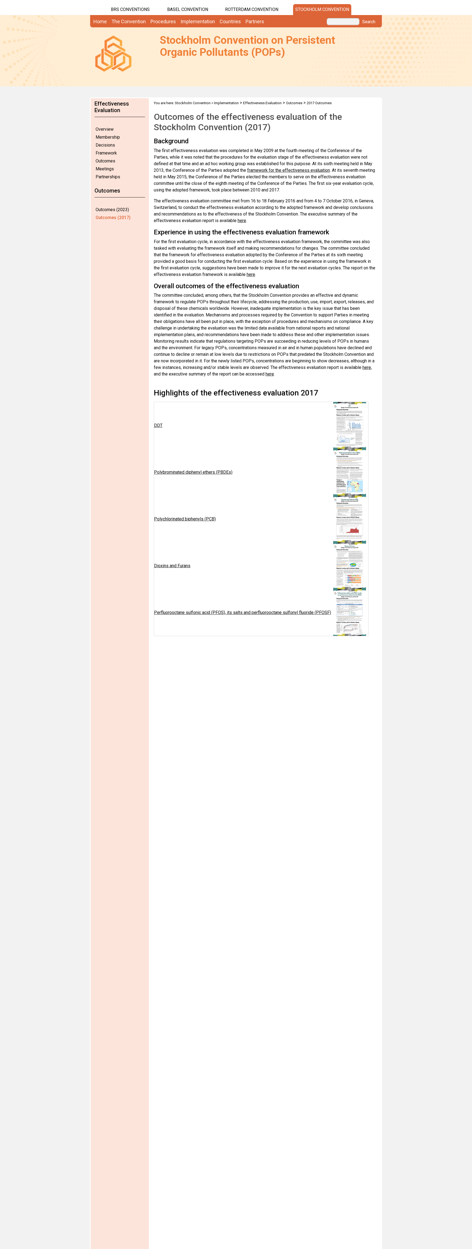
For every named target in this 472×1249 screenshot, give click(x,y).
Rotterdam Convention (251, 9)
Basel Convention (187, 9)
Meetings (105, 168)
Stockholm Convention (322, 9)
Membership (108, 137)
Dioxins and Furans (172, 565)
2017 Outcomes (319, 103)
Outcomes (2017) (113, 217)
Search (368, 22)
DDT (158, 425)
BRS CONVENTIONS (130, 9)
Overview (105, 129)
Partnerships (108, 176)
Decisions (105, 145)
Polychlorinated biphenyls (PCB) (185, 519)
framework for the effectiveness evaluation (288, 170)
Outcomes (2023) (112, 209)
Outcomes (105, 161)
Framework (106, 153)
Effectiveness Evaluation (262, 103)
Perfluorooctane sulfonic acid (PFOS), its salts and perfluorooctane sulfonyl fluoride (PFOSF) (242, 612)
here (242, 220)
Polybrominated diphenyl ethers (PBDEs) (193, 472)
